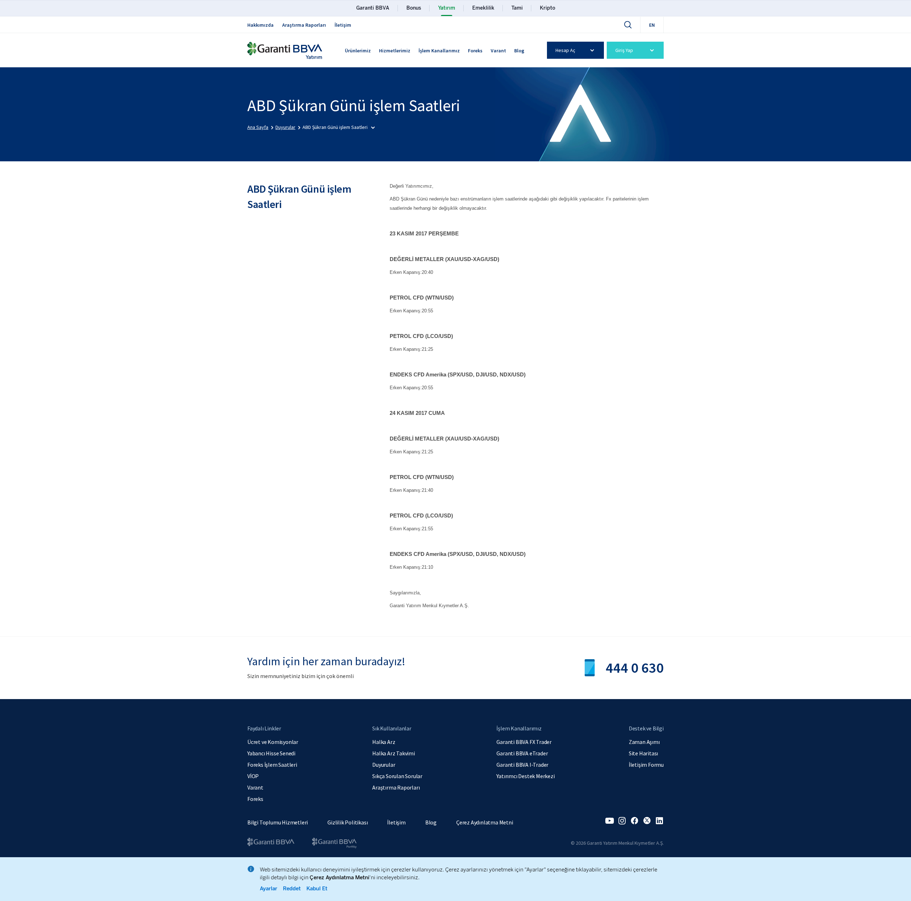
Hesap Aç (565, 50)
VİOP (253, 776)
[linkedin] (659, 821)
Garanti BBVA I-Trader (522, 764)
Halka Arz (383, 741)
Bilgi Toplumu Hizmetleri (277, 822)
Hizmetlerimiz (394, 50)
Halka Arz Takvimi (393, 753)
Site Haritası (643, 753)
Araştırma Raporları (304, 25)
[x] (647, 821)
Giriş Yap (624, 50)
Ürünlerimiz (358, 50)
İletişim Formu (646, 764)
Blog (519, 50)
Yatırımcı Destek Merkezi (525, 776)
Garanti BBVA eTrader (522, 753)
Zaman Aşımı (644, 741)
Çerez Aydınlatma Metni (484, 822)
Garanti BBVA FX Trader (524, 741)
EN (652, 25)
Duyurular (383, 764)
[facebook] (634, 821)
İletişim (343, 25)
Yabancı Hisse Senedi (271, 753)
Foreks (475, 50)
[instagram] (622, 821)
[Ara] (628, 24)
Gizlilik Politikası (347, 822)
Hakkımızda (260, 25)
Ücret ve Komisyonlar (272, 741)
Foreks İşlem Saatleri (272, 764)
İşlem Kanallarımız (439, 50)
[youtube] (609, 821)
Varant (498, 50)
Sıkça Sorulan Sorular (397, 776)
